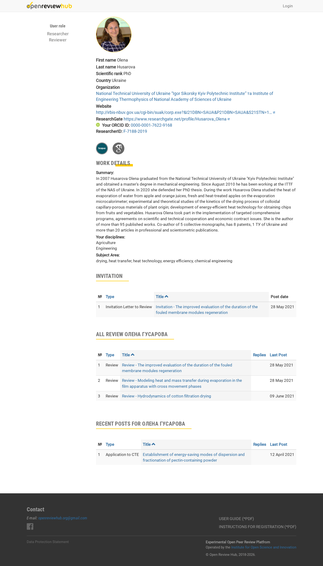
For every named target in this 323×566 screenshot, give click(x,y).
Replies (259, 354)
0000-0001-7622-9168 (151, 125)
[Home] (51, 5)
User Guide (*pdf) (236, 518)
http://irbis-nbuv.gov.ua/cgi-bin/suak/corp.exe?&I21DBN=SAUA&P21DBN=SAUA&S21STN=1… (184, 112)
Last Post (278, 354)
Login (288, 6)
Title (160, 296)
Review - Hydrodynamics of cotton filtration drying (166, 396)
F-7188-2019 (135, 131)
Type (110, 296)
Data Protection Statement (48, 542)
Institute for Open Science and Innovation (263, 547)
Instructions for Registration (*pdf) (257, 526)
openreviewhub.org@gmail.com (62, 518)
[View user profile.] (190, 34)
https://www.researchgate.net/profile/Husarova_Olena (175, 118)
